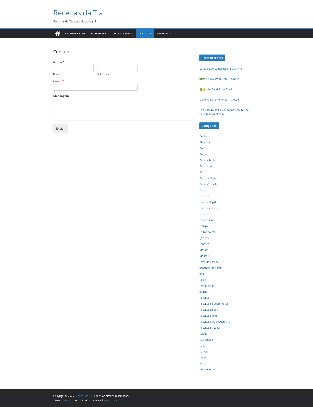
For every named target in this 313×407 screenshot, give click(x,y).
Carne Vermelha (208, 184)
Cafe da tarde (207, 160)
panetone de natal (210, 268)
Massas (203, 250)
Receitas (204, 297)
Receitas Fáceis (75, 33)
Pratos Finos (206, 285)
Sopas (203, 345)
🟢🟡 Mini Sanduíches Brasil (215, 89)
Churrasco (205, 190)
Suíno (202, 357)
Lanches (204, 244)
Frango (203, 226)
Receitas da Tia (78, 13)
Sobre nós (163, 33)
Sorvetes (204, 351)
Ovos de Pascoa (209, 262)
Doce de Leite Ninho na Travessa (219, 99)
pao (201, 273)
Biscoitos (204, 142)
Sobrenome (103, 74)
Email (58, 81)
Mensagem (61, 96)
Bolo (202, 148)
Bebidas (204, 136)
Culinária (204, 214)
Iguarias (204, 238)
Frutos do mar (207, 232)
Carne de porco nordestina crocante (220, 68)
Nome (58, 62)
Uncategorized (207, 369)
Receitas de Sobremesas (213, 303)
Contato (145, 33)
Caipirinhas (205, 166)
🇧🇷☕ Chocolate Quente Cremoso (219, 79)
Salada (203, 333)
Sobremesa (98, 33)
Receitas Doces (208, 309)
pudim (203, 291)
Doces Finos (206, 220)
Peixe (202, 279)
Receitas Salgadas (210, 327)
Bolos (202, 154)
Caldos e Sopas (122, 33)
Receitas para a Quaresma (215, 321)
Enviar (60, 129)
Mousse (204, 256)
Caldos (203, 172)
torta (202, 363)
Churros (204, 196)
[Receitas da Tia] (57, 33)
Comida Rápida (208, 202)
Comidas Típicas (209, 208)
